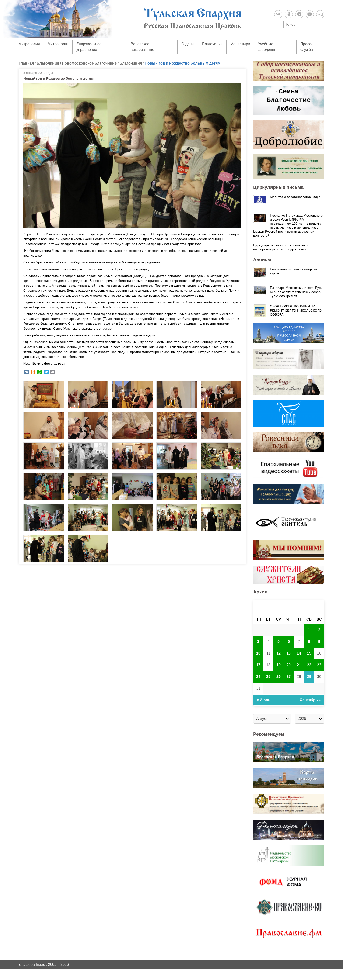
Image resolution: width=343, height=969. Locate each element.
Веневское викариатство (142, 47)
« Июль (263, 700)
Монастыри (240, 44)
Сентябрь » (310, 700)
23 (319, 665)
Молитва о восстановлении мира (295, 197)
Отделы (187, 44)
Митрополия (29, 44)
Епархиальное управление (89, 47)
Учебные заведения (267, 47)
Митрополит (58, 44)
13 (289, 653)
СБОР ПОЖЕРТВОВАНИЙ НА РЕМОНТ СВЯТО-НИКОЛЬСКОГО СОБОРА (296, 310)
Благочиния (212, 44)
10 (258, 653)
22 (309, 665)
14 (299, 653)
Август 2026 (289, 607)
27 (289, 677)
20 (289, 665)
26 (278, 677)
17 (258, 665)
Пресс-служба (306, 47)
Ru (320, 14)
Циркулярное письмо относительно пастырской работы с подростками (280, 247)
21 (299, 665)
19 (278, 665)
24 (258, 677)
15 (309, 653)
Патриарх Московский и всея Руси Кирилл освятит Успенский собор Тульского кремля (296, 292)
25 (268, 677)
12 (278, 653)
